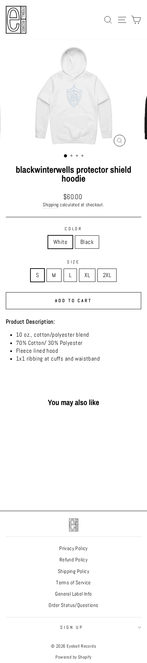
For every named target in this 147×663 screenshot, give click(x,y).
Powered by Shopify (73, 657)
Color (74, 229)
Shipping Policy (73, 571)
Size (73, 262)
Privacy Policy (73, 548)
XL (87, 275)
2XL (107, 275)
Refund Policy (73, 559)
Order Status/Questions (73, 605)
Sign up (72, 627)
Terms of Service (73, 582)
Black (87, 242)
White (60, 242)
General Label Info (73, 593)
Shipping (50, 205)
